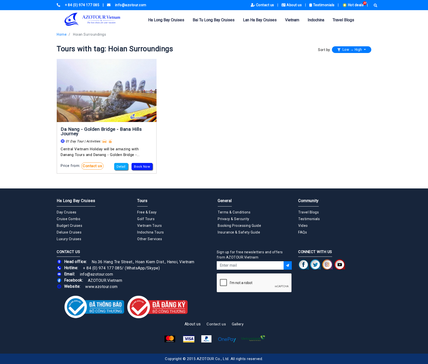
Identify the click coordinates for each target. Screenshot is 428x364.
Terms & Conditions (234, 212)
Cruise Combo (68, 219)
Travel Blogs (343, 20)
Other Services (149, 239)
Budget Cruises (69, 226)
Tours (142, 200)
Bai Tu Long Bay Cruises (214, 20)
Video (303, 226)
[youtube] (339, 264)
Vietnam (292, 20)
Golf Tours (146, 219)
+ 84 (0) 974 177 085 (102, 267)
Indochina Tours (150, 232)
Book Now (142, 166)
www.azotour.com (101, 286)
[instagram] (327, 264)
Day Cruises (67, 212)
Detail (121, 166)
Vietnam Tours (149, 226)
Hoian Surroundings (89, 34)
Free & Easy (147, 212)
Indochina (316, 20)
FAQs (302, 232)
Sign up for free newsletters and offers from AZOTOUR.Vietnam (250, 254)
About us (294, 5)
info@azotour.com (96, 274)
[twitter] (315, 264)
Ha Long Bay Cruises (166, 20)
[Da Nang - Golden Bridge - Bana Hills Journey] (107, 90)
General (225, 200)
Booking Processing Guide (239, 226)
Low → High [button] (352, 50)
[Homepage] (100, 19)
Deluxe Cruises (69, 232)
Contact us (265, 5)
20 (365, 2)
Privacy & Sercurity (233, 219)
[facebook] (303, 264)
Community (308, 200)
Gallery (238, 324)
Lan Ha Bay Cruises (260, 20)
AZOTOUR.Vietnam (105, 280)
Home (62, 34)
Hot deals (356, 5)
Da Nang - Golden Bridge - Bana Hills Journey (101, 131)
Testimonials (323, 5)
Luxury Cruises (69, 239)
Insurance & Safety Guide (239, 232)
